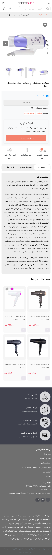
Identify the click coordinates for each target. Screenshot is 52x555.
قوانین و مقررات (44, 458)
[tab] (42, 167)
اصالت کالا (46, 472)
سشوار (41, 15)
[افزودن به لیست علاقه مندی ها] (47, 49)
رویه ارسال (46, 454)
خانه (46, 15)
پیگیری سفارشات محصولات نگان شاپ (36, 467)
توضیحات (42, 167)
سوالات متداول (45, 463)
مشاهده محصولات (26, 138)
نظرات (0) (11, 167)
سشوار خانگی (29, 113)
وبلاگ (48, 476)
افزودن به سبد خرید (48, 331)
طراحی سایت (29, 552)
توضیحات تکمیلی (26, 167)
